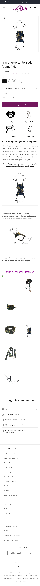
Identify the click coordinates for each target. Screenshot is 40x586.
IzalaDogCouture (18, 573)
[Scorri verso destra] (24, 56)
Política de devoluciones (12, 535)
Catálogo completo (10, 495)
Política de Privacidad (11, 526)
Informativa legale (21, 581)
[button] (4, 8)
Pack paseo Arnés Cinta (11, 458)
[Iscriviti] (30, 553)
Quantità (4, 93)
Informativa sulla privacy (31, 575)
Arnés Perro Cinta (10, 481)
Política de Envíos (10, 531)
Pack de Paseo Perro (10, 454)
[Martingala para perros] (11, 343)
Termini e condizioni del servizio (12, 578)
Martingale (7, 472)
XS (4, 81)
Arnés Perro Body (10, 477)
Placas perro (8, 504)
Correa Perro (8, 463)
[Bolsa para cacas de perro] (11, 319)
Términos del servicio (11, 540)
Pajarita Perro (8, 486)
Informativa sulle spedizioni (30, 578)
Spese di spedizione (14, 74)
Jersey (6, 500)
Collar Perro (8, 467)
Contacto (7, 513)
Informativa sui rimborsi (15, 575)
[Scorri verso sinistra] (15, 56)
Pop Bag (7, 490)
